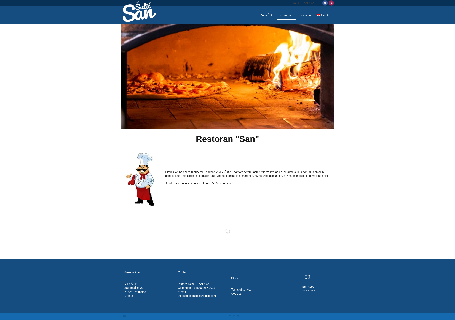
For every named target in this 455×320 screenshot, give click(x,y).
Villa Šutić (267, 15)
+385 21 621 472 (303, 2)
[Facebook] (325, 3)
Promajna (305, 15)
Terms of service (241, 289)
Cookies (236, 293)
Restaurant (286, 15)
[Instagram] (331, 3)
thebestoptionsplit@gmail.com (197, 295)
